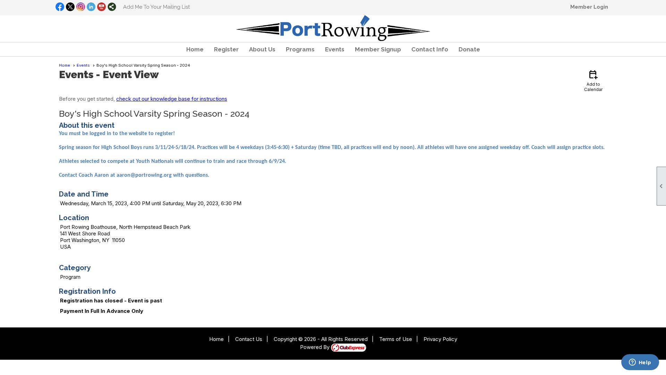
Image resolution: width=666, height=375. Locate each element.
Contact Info (429, 49)
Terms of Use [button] (395, 339)
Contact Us (248, 339)
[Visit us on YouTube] (101, 7)
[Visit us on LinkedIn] (91, 7)
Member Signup (378, 49)
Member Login (589, 7)
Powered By (315, 347)
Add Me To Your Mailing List (156, 7)
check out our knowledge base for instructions (171, 98)
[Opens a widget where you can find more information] (640, 363)
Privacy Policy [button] (440, 339)
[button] (262, 49)
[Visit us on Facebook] (60, 7)
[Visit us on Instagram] (80, 7)
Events (83, 65)
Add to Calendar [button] (593, 80)
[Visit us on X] (70, 7)
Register (226, 49)
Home (195, 49)
